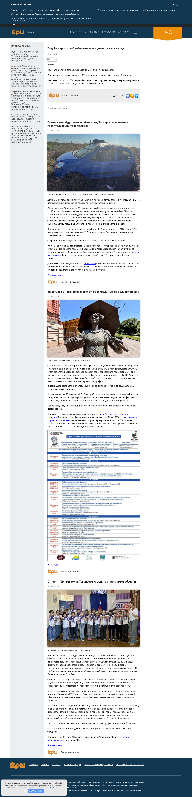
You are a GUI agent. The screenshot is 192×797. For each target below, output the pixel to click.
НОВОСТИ (108, 32)
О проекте (33, 764)
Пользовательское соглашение (130, 764)
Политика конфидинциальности (99, 764)
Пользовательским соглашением (27, 787)
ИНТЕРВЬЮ (92, 32)
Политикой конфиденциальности (49, 787)
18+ (165, 32)
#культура (52, 564)
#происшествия (55, 275)
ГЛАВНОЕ (76, 32)
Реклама (45, 764)
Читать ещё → (174, 4)
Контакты (56, 764)
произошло (90, 263)
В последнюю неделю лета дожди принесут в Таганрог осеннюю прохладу (136, 10)
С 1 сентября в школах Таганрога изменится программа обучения (45, 14)
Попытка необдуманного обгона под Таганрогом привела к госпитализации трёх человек (51, 19)
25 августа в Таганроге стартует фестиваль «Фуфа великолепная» (45, 10)
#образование (55, 745)
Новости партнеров (72, 764)
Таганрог (31, 32)
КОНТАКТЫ (125, 32)
